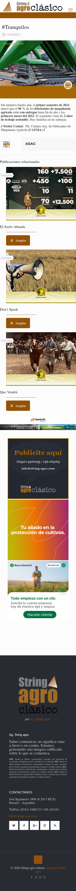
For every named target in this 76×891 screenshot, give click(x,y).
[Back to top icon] (38, 859)
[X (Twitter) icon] (35, 877)
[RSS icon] (44, 877)
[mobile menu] (70, 9)
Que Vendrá (8, 391)
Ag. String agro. (40, 719)
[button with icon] (13, 825)
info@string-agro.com (23, 816)
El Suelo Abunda (12, 226)
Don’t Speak (9, 309)
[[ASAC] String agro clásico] (39, 6)
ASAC (30, 144)
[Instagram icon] (40, 877)
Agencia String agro (50, 869)
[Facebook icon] (31, 877)
